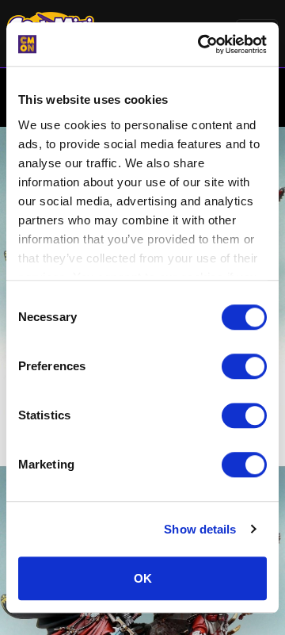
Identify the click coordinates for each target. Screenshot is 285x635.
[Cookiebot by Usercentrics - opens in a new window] (201, 44)
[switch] (244, 366)
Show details (200, 529)
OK (143, 578)
